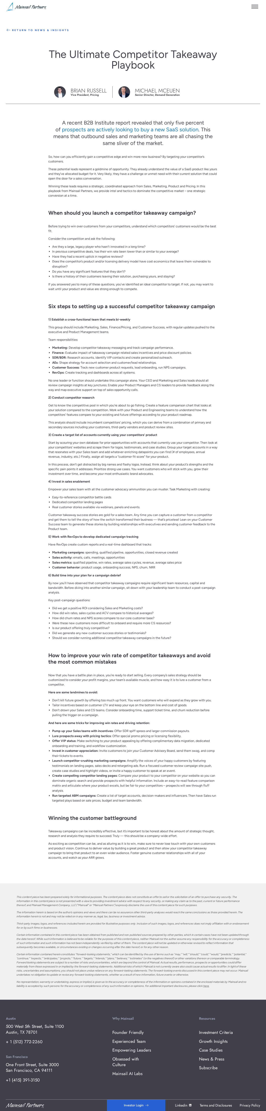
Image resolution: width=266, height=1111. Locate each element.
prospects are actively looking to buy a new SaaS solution (130, 129)
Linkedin (181, 1105)
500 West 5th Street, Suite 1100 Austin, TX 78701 (35, 1029)
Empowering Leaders (131, 1050)
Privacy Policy (250, 1105)
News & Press (211, 1059)
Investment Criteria (216, 1032)
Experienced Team (129, 1041)
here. (206, 986)
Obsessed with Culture (125, 1062)
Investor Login (134, 1105)
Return (40, 30)
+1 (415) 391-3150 (23, 1080)
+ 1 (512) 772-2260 (24, 1042)
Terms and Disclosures (216, 1105)
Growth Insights (213, 1041)
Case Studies (211, 1050)
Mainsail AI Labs (127, 1073)
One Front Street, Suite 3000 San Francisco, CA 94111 (32, 1067)
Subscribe (208, 1068)
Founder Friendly (128, 1032)
